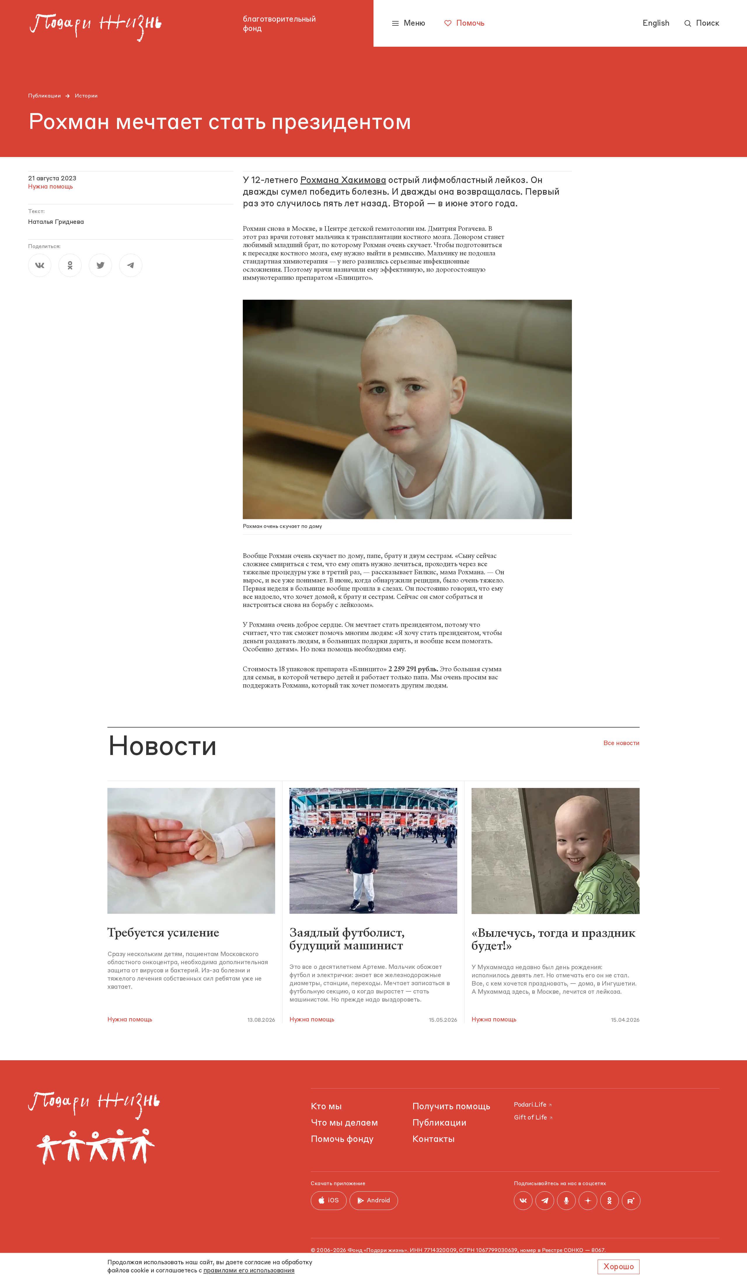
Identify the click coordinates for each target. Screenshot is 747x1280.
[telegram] (130, 265)
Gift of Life (530, 1118)
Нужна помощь (129, 1020)
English (656, 23)
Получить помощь (451, 1106)
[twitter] (100, 265)
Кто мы (326, 1106)
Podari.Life (530, 1105)
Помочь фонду (342, 1139)
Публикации (44, 96)
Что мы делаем (344, 1123)
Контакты (433, 1139)
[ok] (70, 265)
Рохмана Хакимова (343, 180)
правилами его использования (249, 1271)
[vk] (39, 265)
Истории (86, 96)
